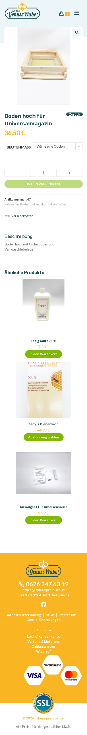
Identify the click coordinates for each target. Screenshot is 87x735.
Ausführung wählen (43, 437)
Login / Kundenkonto (43, 636)
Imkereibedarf (57, 204)
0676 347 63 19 (47, 584)
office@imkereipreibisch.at (43, 590)
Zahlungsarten (43, 646)
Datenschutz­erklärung (23, 615)
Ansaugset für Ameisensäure (43, 507)
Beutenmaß (19, 147)
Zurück (74, 114)
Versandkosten (22, 216)
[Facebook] (43, 605)
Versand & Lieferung (43, 641)
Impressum (68, 615)
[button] (77, 32)
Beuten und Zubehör (33, 204)
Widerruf (43, 651)
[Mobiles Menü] (75, 13)
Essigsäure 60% (43, 341)
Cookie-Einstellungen (44, 620)
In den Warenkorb (43, 184)
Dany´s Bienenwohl (43, 424)
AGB (50, 615)
